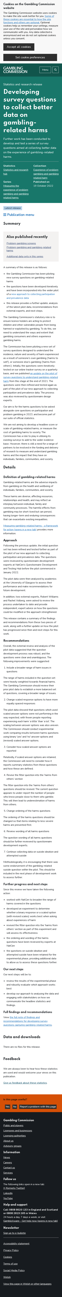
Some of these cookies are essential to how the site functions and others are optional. (28, 19)
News (6, 1157)
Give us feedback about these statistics (25, 1083)
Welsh (7, 1277)
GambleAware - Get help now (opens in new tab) (30, 1221)
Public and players (13, 1125)
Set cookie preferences (30, 57)
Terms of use (10, 1264)
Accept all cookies (19, 47)
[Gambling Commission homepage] (15, 72)
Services (8, 1173)
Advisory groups (12, 1146)
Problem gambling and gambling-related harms (29, 249)
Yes (8, 1106)
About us (8, 1141)
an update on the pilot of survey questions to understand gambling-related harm (30, 377)
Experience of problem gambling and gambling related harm (46, 174)
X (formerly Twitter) (14, 1188)
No (15, 1106)
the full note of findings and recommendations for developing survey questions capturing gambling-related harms (27, 1021)
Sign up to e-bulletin (14, 1233)
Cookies (7, 1257)
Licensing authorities (14, 1136)
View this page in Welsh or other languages (27, 1284)
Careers (7, 1162)
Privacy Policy (11, 1250)
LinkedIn (8, 1193)
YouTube (8, 1198)
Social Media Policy (14, 1270)
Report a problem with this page (38, 1106)
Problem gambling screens (21, 243)
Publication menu (20, 215)
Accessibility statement (16, 1243)
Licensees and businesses (17, 1130)
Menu (45, 70)
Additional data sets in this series (25, 256)
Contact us (9, 1167)
